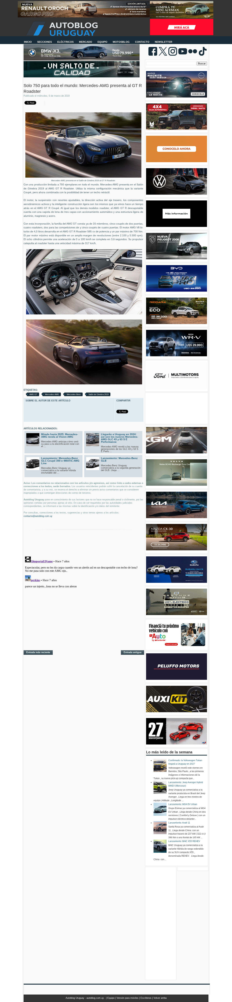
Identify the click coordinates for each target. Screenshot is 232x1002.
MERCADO (85, 41)
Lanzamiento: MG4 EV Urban (182, 804)
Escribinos (146, 998)
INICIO (28, 41)
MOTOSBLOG (121, 41)
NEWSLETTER (163, 41)
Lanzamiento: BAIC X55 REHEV (184, 841)
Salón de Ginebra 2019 (98, 394)
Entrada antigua (132, 652)
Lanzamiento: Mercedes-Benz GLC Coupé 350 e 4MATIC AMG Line (60, 461)
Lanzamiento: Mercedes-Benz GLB (119, 459)
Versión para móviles (128, 998)
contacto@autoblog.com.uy (38, 516)
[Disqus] (83, 600)
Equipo (111, 998)
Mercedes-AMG (52, 394)
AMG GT (33, 394)
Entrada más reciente (38, 652)
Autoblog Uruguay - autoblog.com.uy (85, 998)
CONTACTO (142, 41)
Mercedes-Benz (74, 394)
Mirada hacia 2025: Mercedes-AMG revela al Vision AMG (59, 435)
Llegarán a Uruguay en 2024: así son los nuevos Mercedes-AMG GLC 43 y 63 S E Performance (119, 438)
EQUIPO (102, 41)
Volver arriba (160, 998)
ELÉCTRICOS (65, 41)
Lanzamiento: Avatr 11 (179, 822)
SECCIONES (44, 41)
